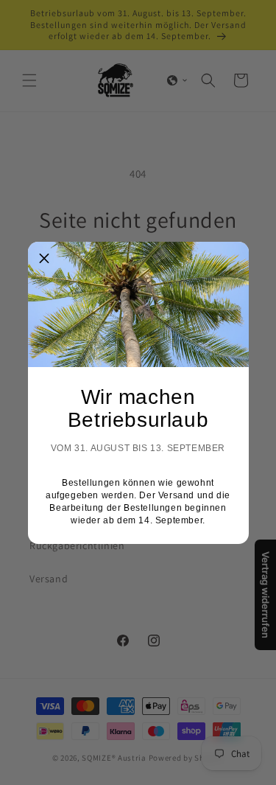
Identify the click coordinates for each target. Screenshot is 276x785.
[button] (45, 259)
